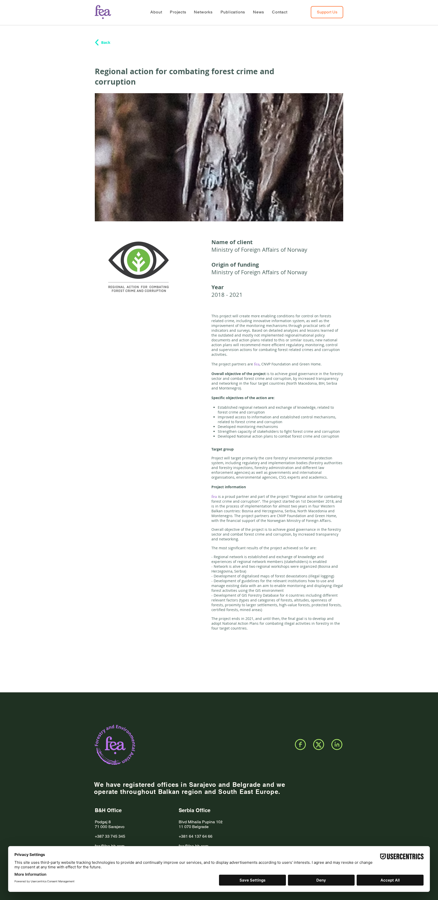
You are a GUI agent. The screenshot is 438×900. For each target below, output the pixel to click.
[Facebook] (300, 744)
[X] (319, 744)
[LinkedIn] (337, 744)
